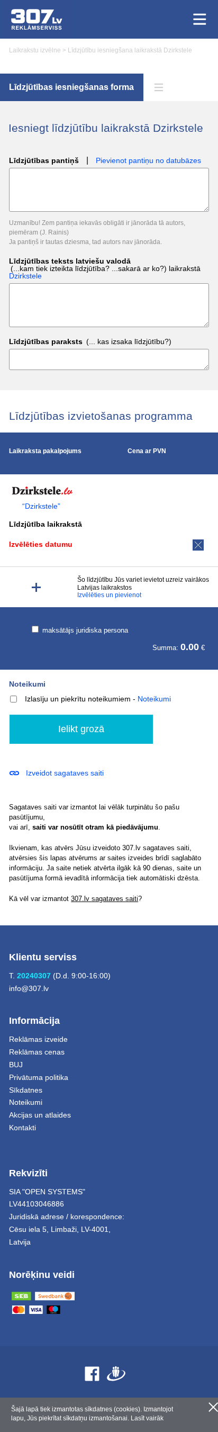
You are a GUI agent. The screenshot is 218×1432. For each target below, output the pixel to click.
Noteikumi (27, 684)
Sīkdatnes (25, 1090)
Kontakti (22, 1127)
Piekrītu (213, 1407)
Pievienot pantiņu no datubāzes (148, 161)
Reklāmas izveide (38, 1039)
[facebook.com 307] (92, 1373)
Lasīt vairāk (147, 1418)
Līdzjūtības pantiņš (44, 161)
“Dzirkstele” (41, 506)
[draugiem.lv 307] (116, 1373)
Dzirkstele (25, 276)
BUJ (16, 1064)
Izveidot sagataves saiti (65, 773)
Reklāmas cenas (37, 1052)
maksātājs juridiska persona (84, 630)
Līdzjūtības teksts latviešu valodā (105, 268)
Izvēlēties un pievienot (109, 595)
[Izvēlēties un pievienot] (36, 587)
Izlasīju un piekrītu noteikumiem (78, 699)
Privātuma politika (38, 1077)
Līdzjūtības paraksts (90, 342)
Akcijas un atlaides (40, 1115)
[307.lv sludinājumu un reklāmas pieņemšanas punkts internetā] (36, 19)
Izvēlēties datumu (40, 544)
